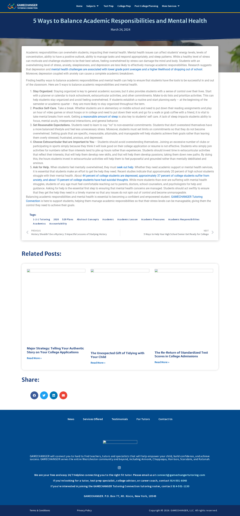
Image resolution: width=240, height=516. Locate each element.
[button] (34, 395)
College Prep (124, 6)
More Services (169, 6)
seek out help (125, 167)
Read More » (34, 358)
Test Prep (108, 6)
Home (79, 6)
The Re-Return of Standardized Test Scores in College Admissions (181, 354)
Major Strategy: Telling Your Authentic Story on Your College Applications (55, 350)
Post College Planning (146, 6)
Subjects (91, 6)
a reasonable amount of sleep (99, 116)
